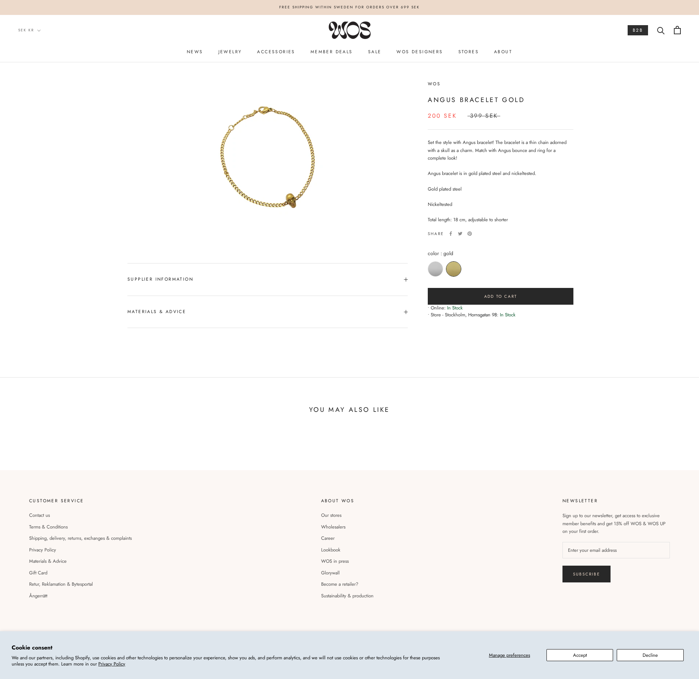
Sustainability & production (347, 595)
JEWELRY (230, 51)
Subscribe (586, 574)
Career (328, 538)
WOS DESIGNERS (419, 51)
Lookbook (330, 549)
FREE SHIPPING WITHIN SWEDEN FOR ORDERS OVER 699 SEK (349, 7)
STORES (468, 51)
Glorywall (330, 572)
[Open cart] (677, 30)
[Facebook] (451, 233)
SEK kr (26, 30)
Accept (580, 655)
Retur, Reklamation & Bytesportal (61, 584)
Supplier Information (160, 279)
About (503, 51)
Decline (650, 655)
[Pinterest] (469, 233)
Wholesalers (333, 526)
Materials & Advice (48, 561)
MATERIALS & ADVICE (156, 311)
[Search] (661, 30)
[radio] (435, 269)
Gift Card (38, 572)
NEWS (195, 51)
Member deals (332, 51)
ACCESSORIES (276, 51)
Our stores (331, 515)
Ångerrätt (38, 595)
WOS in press (335, 561)
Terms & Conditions (48, 526)
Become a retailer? (339, 584)
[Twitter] (460, 233)
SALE (375, 51)
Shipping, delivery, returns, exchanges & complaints (80, 538)
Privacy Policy (111, 663)
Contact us (39, 515)
